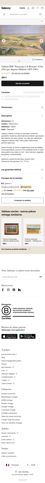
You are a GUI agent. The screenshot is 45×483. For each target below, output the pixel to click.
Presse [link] (3, 364)
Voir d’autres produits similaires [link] (14, 249)
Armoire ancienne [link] (8, 394)
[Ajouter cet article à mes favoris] (41, 21)
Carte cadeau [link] (7, 439)
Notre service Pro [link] (8, 443)
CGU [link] (4, 370)
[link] (6, 8)
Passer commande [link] (9, 433)
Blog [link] (3, 357)
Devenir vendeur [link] (7, 453)
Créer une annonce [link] (8, 456)
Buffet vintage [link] (6, 400)
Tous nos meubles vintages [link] (11, 423)
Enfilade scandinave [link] (9, 413)
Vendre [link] (22, 8)
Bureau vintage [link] (7, 403)
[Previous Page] (4, 41)
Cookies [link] (5, 380)
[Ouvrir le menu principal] (4, 14)
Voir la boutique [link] (7, 194)
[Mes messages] (33, 8)
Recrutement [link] (7, 367)
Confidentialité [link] (8, 377)
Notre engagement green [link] (11, 361)
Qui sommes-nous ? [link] (9, 354)
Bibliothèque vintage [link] (9, 397)
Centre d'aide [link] (7, 383)
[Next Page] (41, 41)
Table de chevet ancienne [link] (11, 416)
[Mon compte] (28, 8)
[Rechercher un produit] (41, 14)
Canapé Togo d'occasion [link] (10, 419)
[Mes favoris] (37, 8)
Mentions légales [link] (9, 374)
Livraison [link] (6, 436)
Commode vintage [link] (8, 410)
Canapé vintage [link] (7, 406)
